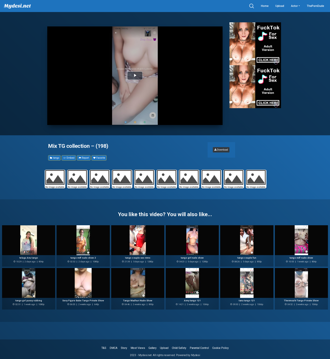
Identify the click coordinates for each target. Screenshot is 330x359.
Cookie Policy (220, 348)
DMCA (113, 348)
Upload (279, 6)
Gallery (152, 348)
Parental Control (199, 348)
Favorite (100, 157)
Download (222, 149)
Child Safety (179, 348)
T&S (103, 348)
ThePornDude (315, 6)
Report (85, 157)
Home (264, 6)
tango (55, 157)
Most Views (138, 348)
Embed (70, 157)
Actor (294, 6)
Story (124, 348)
